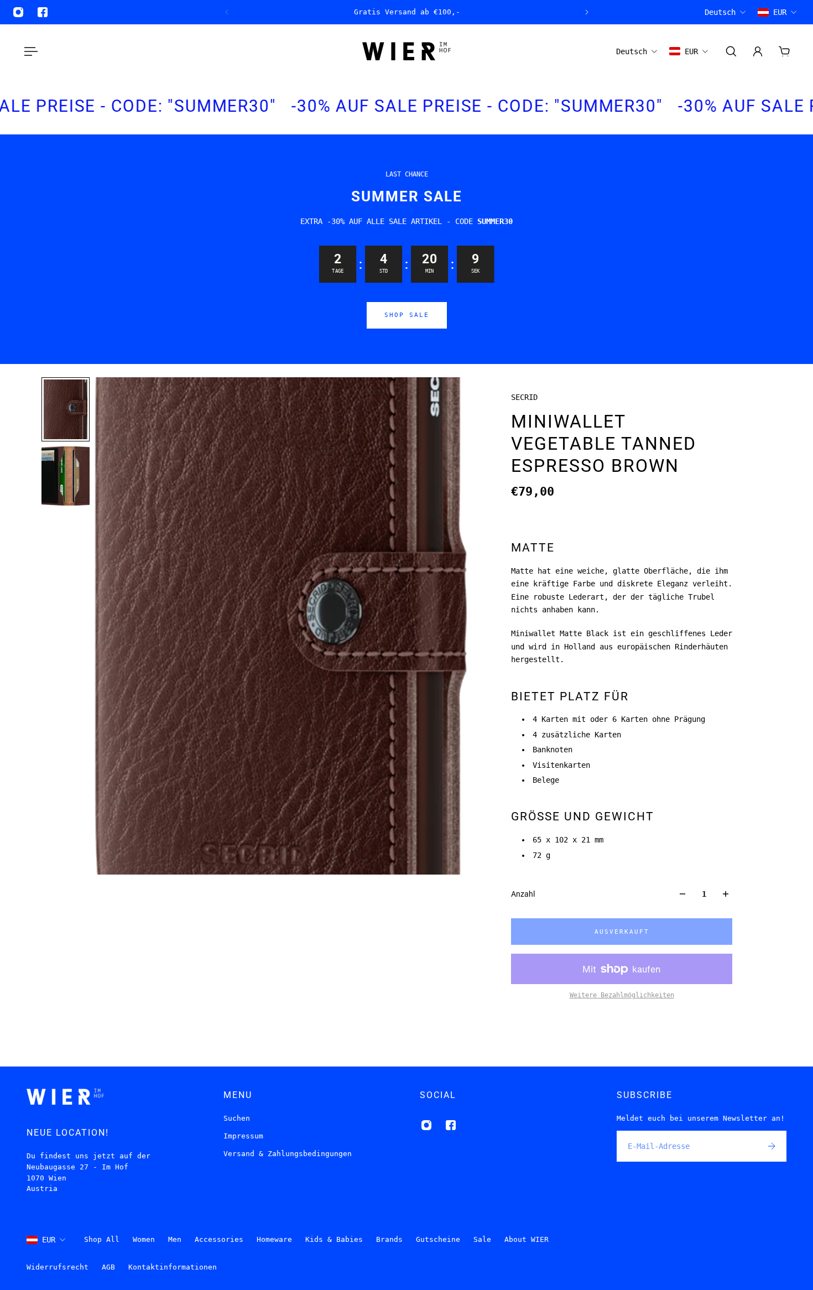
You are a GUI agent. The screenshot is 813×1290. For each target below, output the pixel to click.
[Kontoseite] (757, 51)
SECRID (524, 397)
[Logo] (406, 51)
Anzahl (523, 894)
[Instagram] (18, 12)
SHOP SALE (406, 315)
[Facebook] (42, 12)
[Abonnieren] (770, 1146)
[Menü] (29, 51)
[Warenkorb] (784, 51)
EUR (48, 1239)
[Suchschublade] (731, 51)
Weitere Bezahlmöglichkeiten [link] (622, 995)
